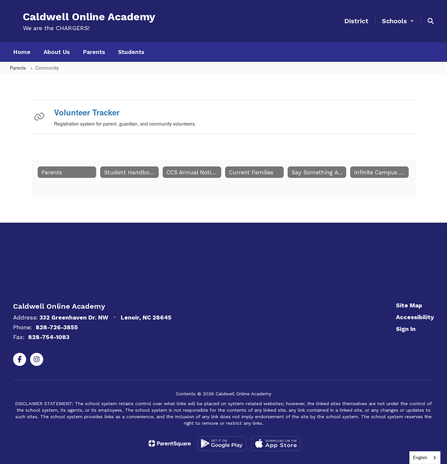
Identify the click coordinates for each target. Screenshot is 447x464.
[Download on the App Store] (275, 443)
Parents (18, 67)
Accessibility (415, 317)
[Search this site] (430, 21)
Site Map (409, 305)
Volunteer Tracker (86, 112)
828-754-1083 (48, 337)
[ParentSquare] (169, 443)
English (420, 457)
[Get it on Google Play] (221, 443)
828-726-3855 (57, 327)
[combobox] (424, 457)
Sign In (406, 328)
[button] (398, 21)
